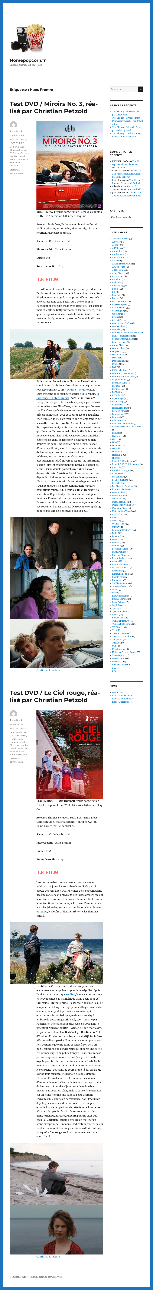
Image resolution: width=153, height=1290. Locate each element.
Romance (116, 580)
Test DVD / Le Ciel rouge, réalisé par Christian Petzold (55, 696)
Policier (115, 542)
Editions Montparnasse (123, 376)
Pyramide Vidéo (119, 567)
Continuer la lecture (48, 670)
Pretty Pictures (119, 552)
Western (116, 661)
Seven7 (115, 592)
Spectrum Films (119, 611)
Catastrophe (118, 311)
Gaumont (116, 436)
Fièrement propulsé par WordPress (45, 1277)
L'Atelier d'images (121, 470)
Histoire (116, 445)
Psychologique (17, 142)
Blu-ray (116, 298)
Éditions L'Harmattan (122, 373)
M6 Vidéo (116, 498)
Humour (116, 458)
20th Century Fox (120, 238)
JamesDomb (16, 131)
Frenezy (116, 433)
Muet (114, 517)
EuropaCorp (117, 401)
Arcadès (116, 260)
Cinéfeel (116, 317)
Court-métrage (119, 342)
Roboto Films (118, 577)
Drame (23, 139)
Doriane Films (119, 361)
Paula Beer (22, 748)
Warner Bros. (118, 658)
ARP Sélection (118, 267)
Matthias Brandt (18, 156)
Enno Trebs (20, 736)
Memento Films (119, 508)
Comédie (116, 329)
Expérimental (118, 404)
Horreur (116, 455)
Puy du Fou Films (120, 564)
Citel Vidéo (117, 320)
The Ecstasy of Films (122, 636)
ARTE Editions (119, 270)
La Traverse (117, 473)
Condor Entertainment (123, 339)
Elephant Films (119, 379)
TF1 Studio (117, 627)
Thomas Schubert (18, 754)
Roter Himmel (17, 751)
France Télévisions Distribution (127, 426)
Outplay (115, 527)
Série (114, 589)
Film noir (116, 420)
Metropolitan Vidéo (121, 511)
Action (115, 245)
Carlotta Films (119, 307)
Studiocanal (117, 618)
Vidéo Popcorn (119, 655)
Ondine (70, 994)
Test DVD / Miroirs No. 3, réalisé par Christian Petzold (54, 107)
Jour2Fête (116, 467)
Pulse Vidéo (117, 561)
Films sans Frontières (122, 423)
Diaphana (116, 351)
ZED (114, 668)
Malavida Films (119, 502)
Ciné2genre (117, 314)
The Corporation (120, 633)
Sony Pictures (118, 602)
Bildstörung (118, 285)
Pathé (115, 533)
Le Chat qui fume (120, 480)
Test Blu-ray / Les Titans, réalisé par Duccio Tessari (126, 164)
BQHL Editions (119, 301)
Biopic (115, 289)
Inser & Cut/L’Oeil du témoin (125, 464)
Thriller (116, 643)
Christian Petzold (18, 150)
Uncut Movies (118, 649)
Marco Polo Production (123, 505)
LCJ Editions (118, 477)
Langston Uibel (17, 742)
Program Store (119, 555)
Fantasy (116, 417)
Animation (117, 251)
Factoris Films (119, 411)
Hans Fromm (21, 153)
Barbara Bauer (17, 147)
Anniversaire (118, 254)
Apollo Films (118, 257)
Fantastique (117, 414)
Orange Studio (119, 524)
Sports (115, 614)
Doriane (116, 358)
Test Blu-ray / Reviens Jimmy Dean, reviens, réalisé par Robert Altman (127, 121)
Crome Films (118, 345)
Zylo (114, 671)
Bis (113, 292)
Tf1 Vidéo (116, 630)
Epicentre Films (119, 383)
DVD (12, 153)
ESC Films (117, 395)
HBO (114, 442)
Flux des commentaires (123, 699)
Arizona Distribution (122, 264)
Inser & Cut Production (123, 461)
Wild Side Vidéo (119, 664)
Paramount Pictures (121, 530)
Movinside (117, 514)
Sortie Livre (117, 605)
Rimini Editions (119, 574)
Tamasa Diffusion (120, 621)
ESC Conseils (118, 389)
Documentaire (119, 354)
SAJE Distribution (120, 583)
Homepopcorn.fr (28, 60)
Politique (116, 545)
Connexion (117, 692)
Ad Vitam (116, 248)
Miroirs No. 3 (16, 159)
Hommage (117, 451)
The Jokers (117, 639)
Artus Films (117, 273)
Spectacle (116, 608)
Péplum (115, 536)
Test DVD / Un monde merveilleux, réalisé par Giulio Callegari (127, 173)
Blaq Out (14, 139)
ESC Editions (118, 392)
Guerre (115, 439)
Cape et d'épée (119, 304)
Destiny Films (118, 348)
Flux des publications (122, 695)
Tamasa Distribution (122, 624)
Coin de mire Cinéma (122, 323)
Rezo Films (117, 571)
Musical (116, 520)
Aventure (116, 276)
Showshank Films (120, 596)
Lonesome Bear (119, 495)
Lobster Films (118, 492)
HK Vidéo (116, 448)
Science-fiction (119, 586)
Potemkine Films (120, 549)
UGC (114, 646)
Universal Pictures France (124, 652)
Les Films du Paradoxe (122, 486)
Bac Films (116, 279)
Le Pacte (116, 483)
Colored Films (118, 326)
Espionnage (117, 398)
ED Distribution (119, 370)
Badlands (116, 282)
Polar (114, 539)
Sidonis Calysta (119, 599)
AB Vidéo (116, 242)
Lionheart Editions (121, 489)
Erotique (116, 386)
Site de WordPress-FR (122, 702)
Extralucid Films (120, 408)
